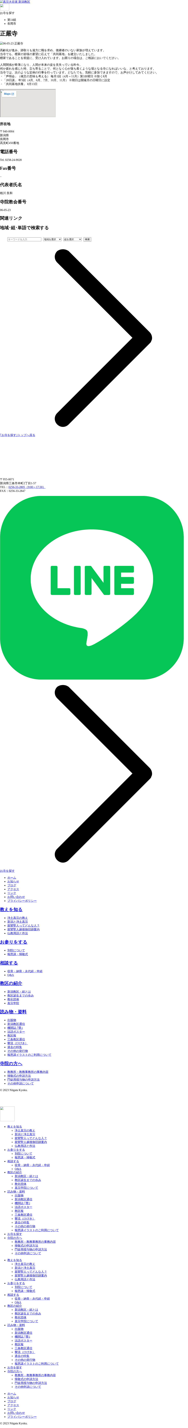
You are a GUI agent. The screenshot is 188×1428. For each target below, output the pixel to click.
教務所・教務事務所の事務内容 (27, 1071)
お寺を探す (14, 1234)
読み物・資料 (13, 1011)
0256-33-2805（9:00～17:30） (27, 487)
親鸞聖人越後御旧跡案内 (23, 929)
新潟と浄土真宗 (17, 921)
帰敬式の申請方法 (19, 1075)
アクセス (13, 889)
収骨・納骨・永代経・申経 (25, 971)
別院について (16, 950)
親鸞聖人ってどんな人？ (23, 925)
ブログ (11, 885)
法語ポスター (16, 1031)
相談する (9, 963)
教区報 (11, 1035)
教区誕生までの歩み (20, 995)
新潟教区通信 (16, 1024)
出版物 (11, 1020)
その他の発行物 (17, 1051)
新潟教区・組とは (19, 991)
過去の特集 (14, 1047)
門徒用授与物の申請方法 (23, 1079)
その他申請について (20, 1083)
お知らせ (13, 881)
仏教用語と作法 (17, 933)
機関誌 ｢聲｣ (15, 1027)
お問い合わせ (16, 896)
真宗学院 (13, 1003)
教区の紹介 (11, 983)
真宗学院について (26, 1187)
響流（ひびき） (17, 1043)
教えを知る (11, 909)
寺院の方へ (11, 1063)
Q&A (10, 974)
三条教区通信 (16, 1039)
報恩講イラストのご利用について (29, 1054)
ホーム (11, 877)
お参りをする (13, 942)
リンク (11, 893)
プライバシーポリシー (22, 900)
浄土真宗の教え (17, 917)
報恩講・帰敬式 (17, 954)
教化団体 (13, 999)
